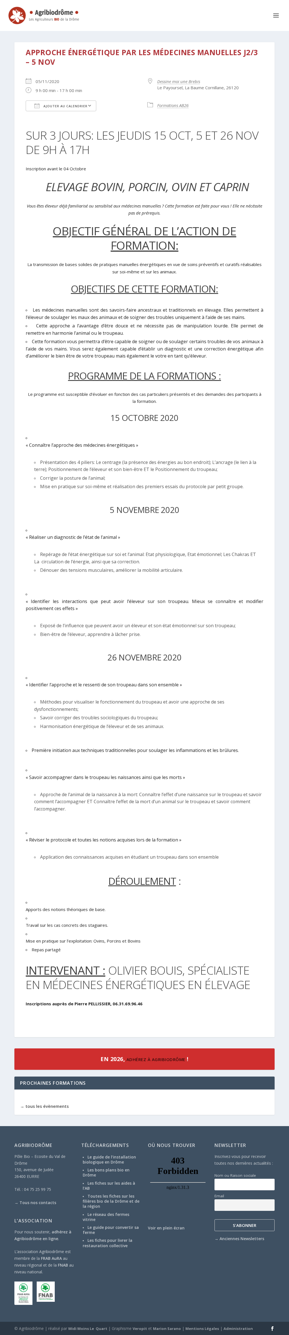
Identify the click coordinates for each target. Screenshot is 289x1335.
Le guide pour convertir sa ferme (111, 1230)
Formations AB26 (173, 105)
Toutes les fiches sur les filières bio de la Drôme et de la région (111, 1201)
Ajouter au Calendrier (64, 106)
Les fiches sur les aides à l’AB (109, 1185)
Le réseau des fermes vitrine (106, 1217)
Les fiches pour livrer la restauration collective (107, 1243)
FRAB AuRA (51, 1258)
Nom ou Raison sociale (235, 1175)
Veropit (140, 1328)
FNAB (63, 1265)
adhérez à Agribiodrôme (155, 1059)
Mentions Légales (202, 1328)
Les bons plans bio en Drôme (106, 1172)
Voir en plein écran (166, 1228)
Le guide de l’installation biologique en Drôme (109, 1159)
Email (219, 1195)
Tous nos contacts (37, 1202)
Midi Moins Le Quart (87, 1328)
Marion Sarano (167, 1328)
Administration (238, 1328)
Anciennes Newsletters (242, 1238)
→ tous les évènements (44, 1106)
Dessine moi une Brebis (178, 81)
